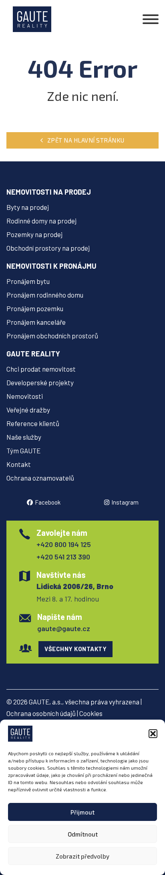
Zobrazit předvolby (82, 856)
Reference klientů (32, 423)
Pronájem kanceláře (36, 322)
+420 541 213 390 (63, 556)
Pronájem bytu (28, 281)
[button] (153, 734)
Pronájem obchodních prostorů (52, 336)
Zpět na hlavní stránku (86, 140)
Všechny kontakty (75, 648)
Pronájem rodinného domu (44, 295)
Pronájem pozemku (34, 308)
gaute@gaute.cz (63, 628)
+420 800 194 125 (63, 544)
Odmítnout (83, 834)
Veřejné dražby (28, 410)
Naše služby (23, 437)
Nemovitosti (24, 396)
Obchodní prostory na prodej (48, 248)
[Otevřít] (151, 19)
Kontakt (18, 464)
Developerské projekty (40, 382)
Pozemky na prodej (34, 234)
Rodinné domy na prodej (41, 221)
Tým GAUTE (23, 451)
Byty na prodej (27, 207)
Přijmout (82, 812)
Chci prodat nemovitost (41, 369)
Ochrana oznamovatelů (40, 478)
